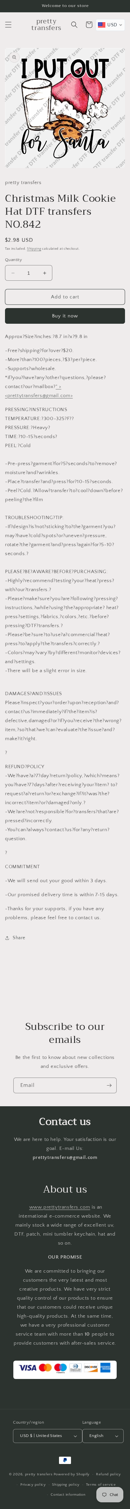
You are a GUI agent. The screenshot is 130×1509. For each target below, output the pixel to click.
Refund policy (108, 1474)
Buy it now (65, 316)
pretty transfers (39, 1474)
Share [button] (19, 938)
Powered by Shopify (72, 1474)
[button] (8, 24)
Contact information (68, 1495)
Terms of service (101, 1485)
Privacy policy (33, 1485)
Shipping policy (66, 1485)
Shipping (34, 249)
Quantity (13, 259)
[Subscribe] (109, 1085)
